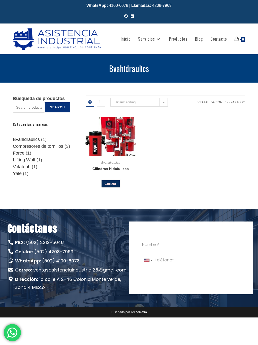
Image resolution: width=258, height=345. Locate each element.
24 (232, 102)
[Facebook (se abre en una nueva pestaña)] (126, 16)
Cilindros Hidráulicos (110, 169)
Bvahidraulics (110, 162)
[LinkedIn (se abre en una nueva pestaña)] (132, 16)
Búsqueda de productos (39, 98)
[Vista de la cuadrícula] (90, 102)
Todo (241, 102)
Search (57, 107)
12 (227, 102)
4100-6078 (107, 5)
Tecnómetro (139, 312)
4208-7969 (151, 5)
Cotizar (111, 184)
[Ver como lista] (101, 102)
